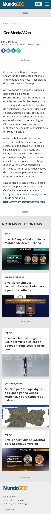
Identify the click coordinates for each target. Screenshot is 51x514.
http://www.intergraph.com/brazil (24, 201)
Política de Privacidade (14, 500)
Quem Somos (9, 496)
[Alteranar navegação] (47, 4)
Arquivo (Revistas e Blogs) (15, 503)
